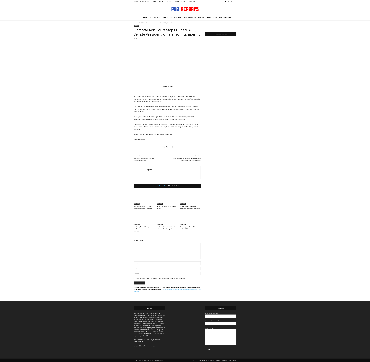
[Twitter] (235, 1)
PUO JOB (201, 18)
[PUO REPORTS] (185, 9)
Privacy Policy (191, 1)
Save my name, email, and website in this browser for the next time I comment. (160, 278)
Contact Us (183, 1)
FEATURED (141, 23)
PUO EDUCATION (190, 18)
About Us (155, 1)
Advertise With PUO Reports (166, 1)
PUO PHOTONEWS (225, 18)
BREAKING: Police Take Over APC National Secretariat (144, 160)
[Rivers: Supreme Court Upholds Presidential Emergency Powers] (190, 218)
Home (135, 23)
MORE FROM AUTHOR (174, 186)
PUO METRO (167, 18)
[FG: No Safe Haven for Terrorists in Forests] (167, 197)
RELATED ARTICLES (159, 186)
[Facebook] (225, 1)
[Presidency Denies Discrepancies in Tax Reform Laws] (144, 218)
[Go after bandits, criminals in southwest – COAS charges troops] (190, 197)
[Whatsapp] (178, 90)
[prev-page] (135, 232)
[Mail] (231, 1)
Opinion (177, 1)
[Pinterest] (170, 90)
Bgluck (137, 38)
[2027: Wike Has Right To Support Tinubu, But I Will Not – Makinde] (144, 197)
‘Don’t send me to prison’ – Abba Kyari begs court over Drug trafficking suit (187, 160)
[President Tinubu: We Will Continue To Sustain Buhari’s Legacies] (167, 218)
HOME (145, 18)
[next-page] (138, 232)
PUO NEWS (178, 18)
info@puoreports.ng (149, 346)
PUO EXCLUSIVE (155, 18)
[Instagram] (228, 1)
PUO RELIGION (212, 18)
